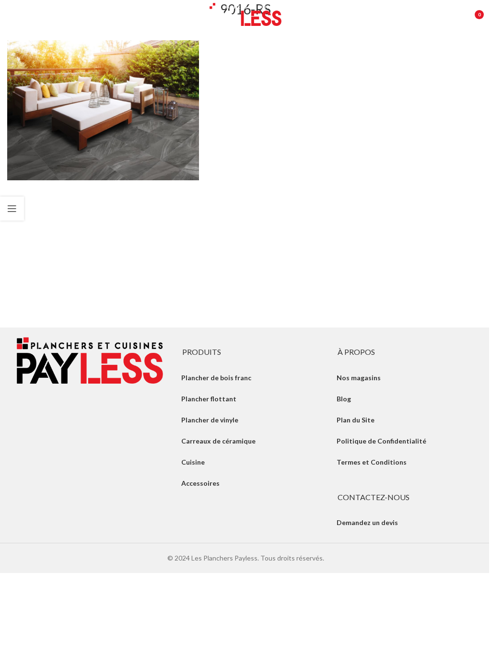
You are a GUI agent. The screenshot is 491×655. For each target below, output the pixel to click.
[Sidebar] (12, 209)
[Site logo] (245, 14)
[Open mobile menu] (12, 14)
